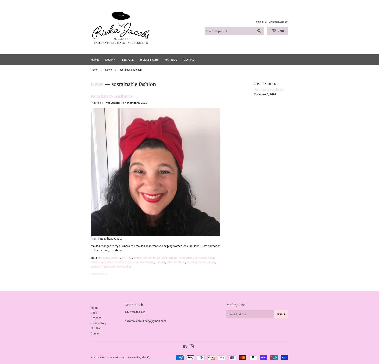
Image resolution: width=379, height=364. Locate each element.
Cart (280, 31)
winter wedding (121, 266)
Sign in (260, 21)
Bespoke (128, 59)
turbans (160, 262)
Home (95, 59)
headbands (185, 257)
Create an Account (278, 21)
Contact (190, 59)
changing (103, 257)
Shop (109, 59)
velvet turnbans (175, 262)
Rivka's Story (149, 59)
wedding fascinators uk (201, 262)
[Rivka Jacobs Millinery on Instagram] (192, 347)
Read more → (99, 273)
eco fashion (163, 257)
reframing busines (102, 262)
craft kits (126, 257)
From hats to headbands (111, 96)
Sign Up (281, 314)
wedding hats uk (101, 266)
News (108, 69)
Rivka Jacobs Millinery (111, 357)
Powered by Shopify (139, 357)
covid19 (115, 257)
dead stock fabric (144, 257)
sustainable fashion (142, 262)
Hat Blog (171, 59)
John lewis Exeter (203, 257)
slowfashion (121, 262)
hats (174, 257)
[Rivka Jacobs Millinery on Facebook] (185, 347)
